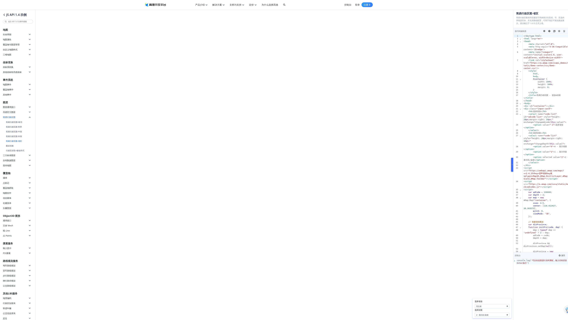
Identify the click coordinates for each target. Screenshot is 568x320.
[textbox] (542, 262)
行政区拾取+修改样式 (15, 150)
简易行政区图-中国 (14, 131)
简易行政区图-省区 (14, 141)
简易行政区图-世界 (14, 126)
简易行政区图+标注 (14, 122)
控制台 (347, 4)
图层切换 (10, 145)
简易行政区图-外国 (14, 136)
